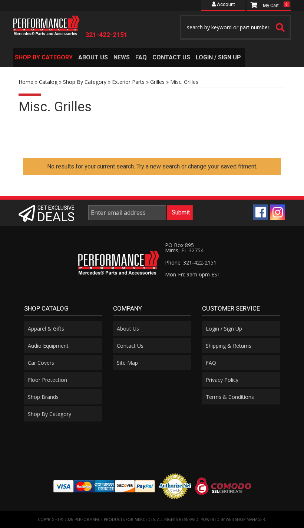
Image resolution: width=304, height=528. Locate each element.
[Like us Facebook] (260, 212)
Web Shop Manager (245, 519)
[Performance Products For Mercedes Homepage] (46, 23)
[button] (235, 27)
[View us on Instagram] (277, 212)
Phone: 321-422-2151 (191, 262)
